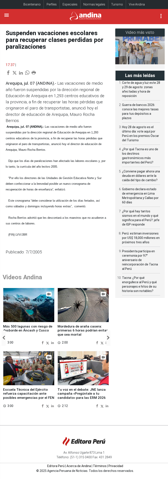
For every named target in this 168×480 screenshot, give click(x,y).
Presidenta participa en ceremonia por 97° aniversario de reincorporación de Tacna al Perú (140, 259)
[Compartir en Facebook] (43, 342)
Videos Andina (22, 277)
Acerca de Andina (78, 466)
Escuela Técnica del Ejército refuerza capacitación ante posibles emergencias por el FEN (28, 394)
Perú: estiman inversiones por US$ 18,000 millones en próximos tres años (141, 238)
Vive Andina (137, 4)
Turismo (117, 4)
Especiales (70, 4)
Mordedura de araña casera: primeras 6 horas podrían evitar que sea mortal (83, 330)
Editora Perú (56, 466)
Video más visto (140, 32)
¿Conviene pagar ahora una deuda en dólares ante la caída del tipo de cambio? (141, 176)
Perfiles (52, 4)
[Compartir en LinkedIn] (52, 342)
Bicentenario (32, 4)
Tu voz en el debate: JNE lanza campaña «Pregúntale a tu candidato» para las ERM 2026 (82, 394)
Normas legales (94, 4)
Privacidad (115, 466)
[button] (4, 338)
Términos (100, 466)
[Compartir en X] (48, 342)
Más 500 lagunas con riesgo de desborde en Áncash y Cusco (27, 328)
